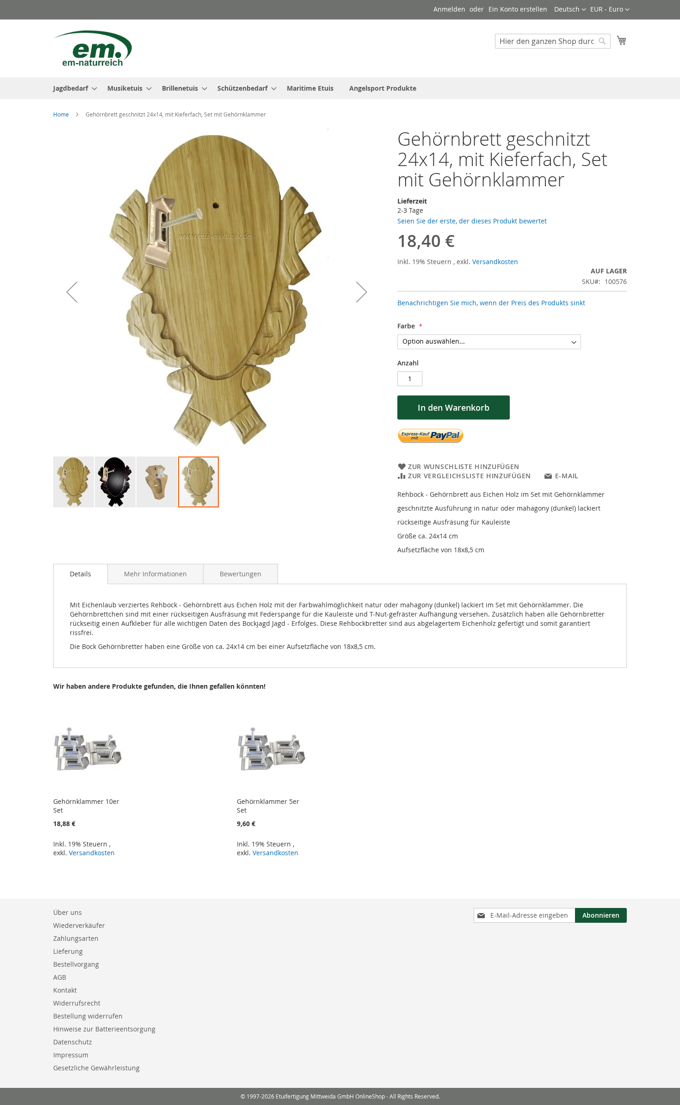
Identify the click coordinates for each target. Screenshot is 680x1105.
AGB (59, 977)
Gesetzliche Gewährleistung (96, 1067)
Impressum (70, 1054)
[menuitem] (72, 88)
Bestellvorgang (76, 964)
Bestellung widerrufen (88, 1016)
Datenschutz (72, 1041)
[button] (610, 10)
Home (61, 114)
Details (80, 573)
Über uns (67, 912)
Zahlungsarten (76, 938)
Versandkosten (495, 261)
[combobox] (553, 41)
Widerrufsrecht (76, 1003)
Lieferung (68, 951)
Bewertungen (240, 573)
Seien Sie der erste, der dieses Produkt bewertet (472, 220)
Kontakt (65, 990)
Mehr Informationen (155, 573)
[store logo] (92, 48)
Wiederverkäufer (79, 925)
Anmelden (449, 9)
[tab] (80, 574)
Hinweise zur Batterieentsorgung (104, 1029)
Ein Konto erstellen (517, 9)
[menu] (340, 88)
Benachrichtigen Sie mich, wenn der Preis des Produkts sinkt (491, 302)
